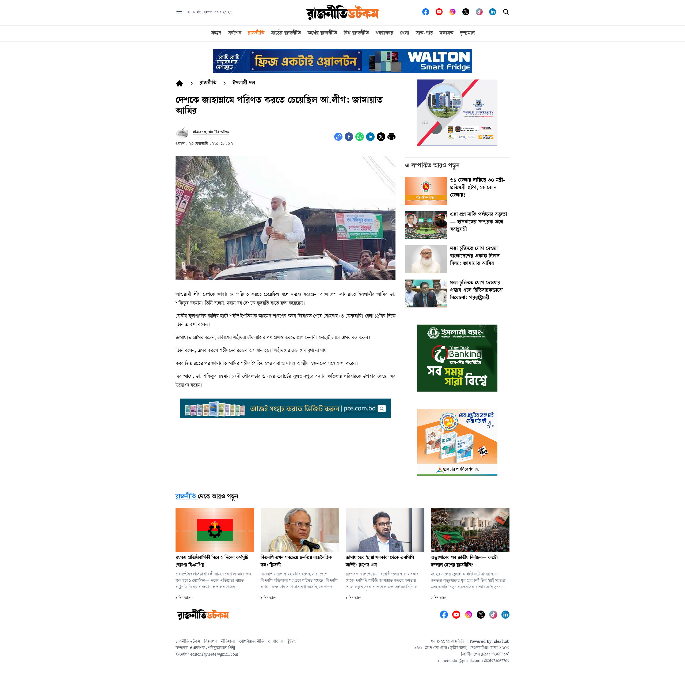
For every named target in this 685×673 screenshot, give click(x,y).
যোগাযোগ (275, 641)
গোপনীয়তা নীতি (251, 641)
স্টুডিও (291, 641)
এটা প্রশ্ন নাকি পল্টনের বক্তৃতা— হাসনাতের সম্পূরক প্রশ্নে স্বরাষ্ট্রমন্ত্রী (478, 222)
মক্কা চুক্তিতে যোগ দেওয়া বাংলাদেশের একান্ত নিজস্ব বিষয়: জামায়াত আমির (475, 256)
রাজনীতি (186, 497)
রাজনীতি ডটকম (188, 641)
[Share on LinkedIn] (370, 136)
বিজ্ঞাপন (210, 641)
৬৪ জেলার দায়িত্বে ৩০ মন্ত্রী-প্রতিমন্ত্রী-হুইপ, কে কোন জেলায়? (477, 188)
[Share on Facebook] (349, 136)
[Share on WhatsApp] (359, 136)
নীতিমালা (228, 641)
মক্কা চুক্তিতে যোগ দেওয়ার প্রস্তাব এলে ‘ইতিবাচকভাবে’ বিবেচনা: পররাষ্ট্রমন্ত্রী (476, 290)
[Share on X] (381, 136)
